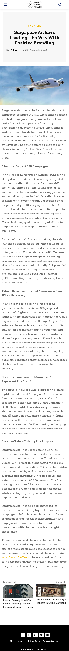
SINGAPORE (34, 25)
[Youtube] (47, 635)
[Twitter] (41, 635)
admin (14, 50)
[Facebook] (23, 635)
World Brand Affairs (15, 557)
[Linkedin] (35, 635)
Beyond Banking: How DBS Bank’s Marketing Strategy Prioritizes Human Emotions (18, 603)
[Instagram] (29, 635)
